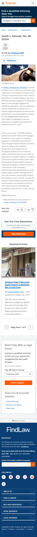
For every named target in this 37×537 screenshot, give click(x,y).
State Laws (10, 408)
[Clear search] (30, 374)
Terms (4, 529)
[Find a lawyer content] (33, 498)
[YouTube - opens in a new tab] (11, 477)
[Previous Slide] (7, 327)
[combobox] (18, 374)
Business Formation (14, 405)
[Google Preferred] (4, 484)
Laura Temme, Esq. (16, 292)
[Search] (33, 3)
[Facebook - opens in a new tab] (4, 477)
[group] (18, 288)
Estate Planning (12, 401)
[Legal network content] (33, 518)
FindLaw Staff (17, 53)
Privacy (11, 529)
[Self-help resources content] (33, 504)
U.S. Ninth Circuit (25, 30)
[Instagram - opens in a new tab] (25, 477)
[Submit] (33, 464)
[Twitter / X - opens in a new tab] (18, 477)
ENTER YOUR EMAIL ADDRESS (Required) (16, 460)
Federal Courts (13, 30)
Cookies (29, 529)
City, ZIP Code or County (14, 370)
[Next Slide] (30, 327)
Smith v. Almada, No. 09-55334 (15, 87)
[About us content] (33, 491)
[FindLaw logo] (12, 3)
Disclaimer (20, 529)
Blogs (3, 30)
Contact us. (25, 447)
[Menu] (3, 3)
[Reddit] (32, 477)
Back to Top (19, 421)
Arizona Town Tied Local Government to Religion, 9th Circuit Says (17, 285)
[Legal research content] (33, 511)
